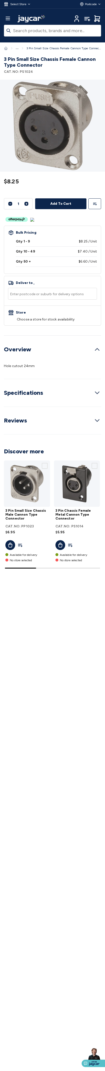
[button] (17, 4)
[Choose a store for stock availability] (52, 315)
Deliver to (25, 283)
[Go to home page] (31, 18)
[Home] (6, 48)
